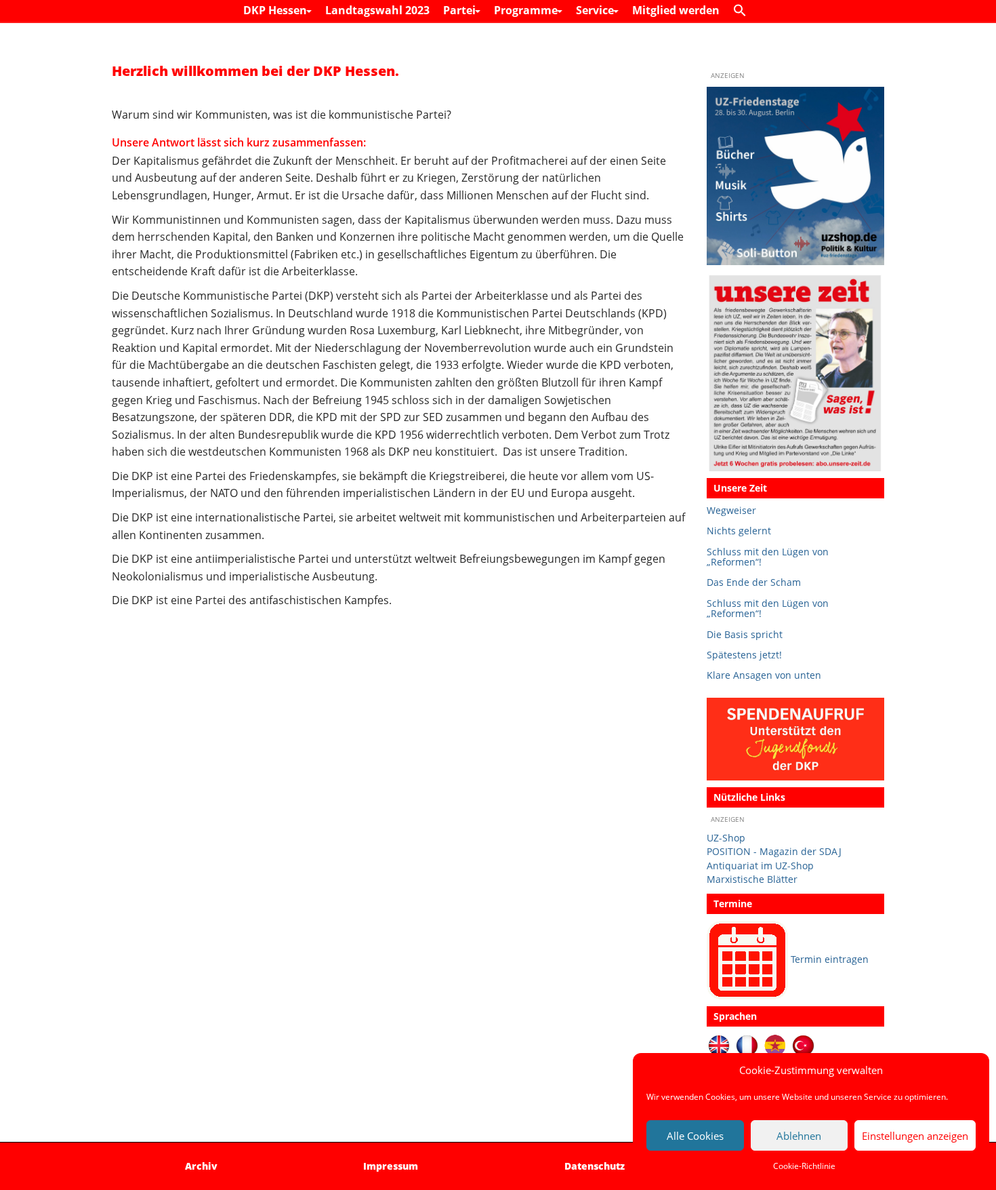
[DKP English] (719, 1044)
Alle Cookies (695, 1136)
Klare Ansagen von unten (764, 675)
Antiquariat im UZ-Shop (760, 865)
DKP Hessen (276, 10)
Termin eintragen (830, 959)
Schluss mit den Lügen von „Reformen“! (768, 557)
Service (596, 10)
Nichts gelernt (739, 530)
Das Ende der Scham (754, 582)
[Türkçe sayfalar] (803, 1044)
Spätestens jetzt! (744, 655)
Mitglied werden (676, 10)
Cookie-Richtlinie (804, 1166)
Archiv (201, 1165)
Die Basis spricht (745, 634)
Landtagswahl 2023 (377, 10)
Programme (527, 10)
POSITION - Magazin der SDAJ (774, 851)
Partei (460, 10)
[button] (743, 11)
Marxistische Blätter (752, 879)
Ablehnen (798, 1136)
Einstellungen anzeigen (915, 1136)
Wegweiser (731, 510)
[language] (747, 1044)
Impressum (390, 1165)
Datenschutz (594, 1165)
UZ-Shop (726, 837)
